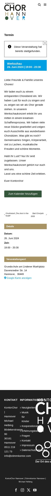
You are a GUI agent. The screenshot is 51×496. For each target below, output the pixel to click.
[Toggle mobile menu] (45, 4)
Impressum (26, 445)
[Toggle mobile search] (39, 4)
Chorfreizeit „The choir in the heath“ (17, 214)
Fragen (26, 435)
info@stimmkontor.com (17, 456)
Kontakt (26, 440)
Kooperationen (26, 426)
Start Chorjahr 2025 (37, 214)
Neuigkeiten (26, 407)
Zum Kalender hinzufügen (23, 193)
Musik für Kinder (25, 417)
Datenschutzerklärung (26, 450)
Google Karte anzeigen (19, 278)
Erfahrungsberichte (26, 431)
